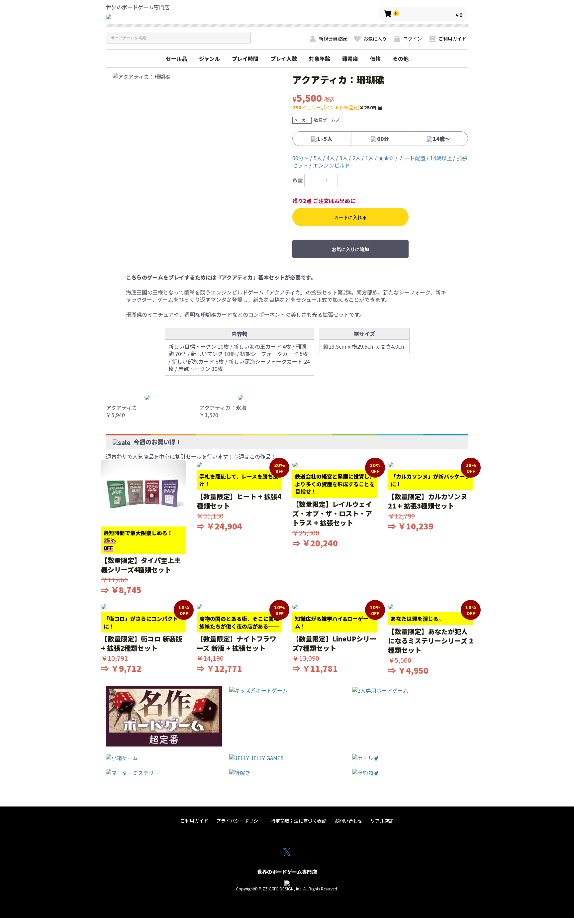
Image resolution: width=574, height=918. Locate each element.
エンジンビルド (331, 165)
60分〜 (300, 158)
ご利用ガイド (194, 821)
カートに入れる (350, 217)
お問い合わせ (348, 821)
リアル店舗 (382, 821)
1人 (369, 158)
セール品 (176, 58)
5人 (318, 158)
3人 (343, 158)
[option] (196, 76)
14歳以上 (441, 158)
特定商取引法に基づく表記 (299, 821)
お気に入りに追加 (350, 249)
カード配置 (412, 158)
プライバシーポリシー (239, 821)
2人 (356, 158)
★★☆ (386, 158)
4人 (331, 158)
